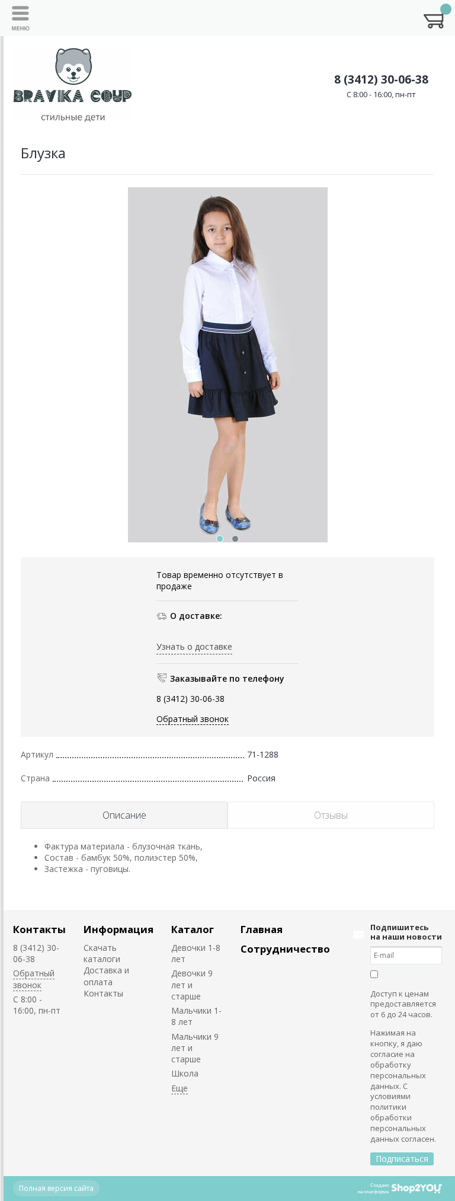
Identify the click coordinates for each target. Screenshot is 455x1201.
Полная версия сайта (56, 1188)
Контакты (39, 929)
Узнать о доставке (194, 646)
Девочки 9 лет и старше (192, 984)
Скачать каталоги (102, 953)
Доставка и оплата (106, 975)
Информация (118, 929)
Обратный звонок (192, 718)
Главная (262, 929)
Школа (184, 1073)
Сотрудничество (285, 949)
